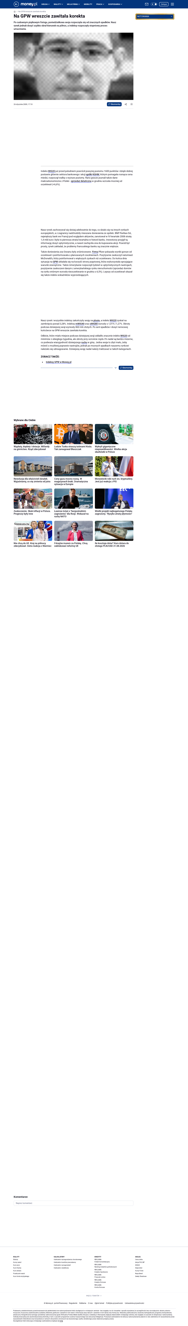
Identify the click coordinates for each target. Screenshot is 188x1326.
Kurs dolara (17, 1271)
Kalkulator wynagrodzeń (62, 1265)
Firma (95, 251)
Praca (99, 4)
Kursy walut (17, 1262)
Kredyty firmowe (100, 1282)
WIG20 (51, 171)
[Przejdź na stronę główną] (16, 6)
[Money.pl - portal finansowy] (31, 4)
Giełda (44, 4)
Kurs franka (17, 1268)
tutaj (61, 1321)
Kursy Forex (139, 1271)
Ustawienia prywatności (134, 1303)
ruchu (84, 342)
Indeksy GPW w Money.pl (58, 362)
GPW (55, 261)
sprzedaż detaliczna (81, 181)
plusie (96, 320)
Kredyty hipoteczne (101, 1272)
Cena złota (139, 1259)
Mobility (88, 4)
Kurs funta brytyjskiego (21, 1276)
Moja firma (72, 4)
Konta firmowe (100, 1287)
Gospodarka (114, 4)
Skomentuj (115, 104)
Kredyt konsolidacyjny (102, 1262)
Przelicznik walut (19, 1273)
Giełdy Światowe (140, 1276)
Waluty (57, 4)
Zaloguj (164, 4)
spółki (89, 174)
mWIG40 (79, 323)
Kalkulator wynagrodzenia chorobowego (68, 1259)
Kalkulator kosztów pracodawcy (65, 1262)
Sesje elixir (138, 1268)
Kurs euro (16, 1265)
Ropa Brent (139, 1273)
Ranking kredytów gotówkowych (106, 1267)
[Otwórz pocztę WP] (147, 4)
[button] (154, 4)
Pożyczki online (100, 1277)
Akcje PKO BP (140, 1262)
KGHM (96, 174)
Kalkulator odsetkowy (61, 1268)
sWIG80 (94, 323)
